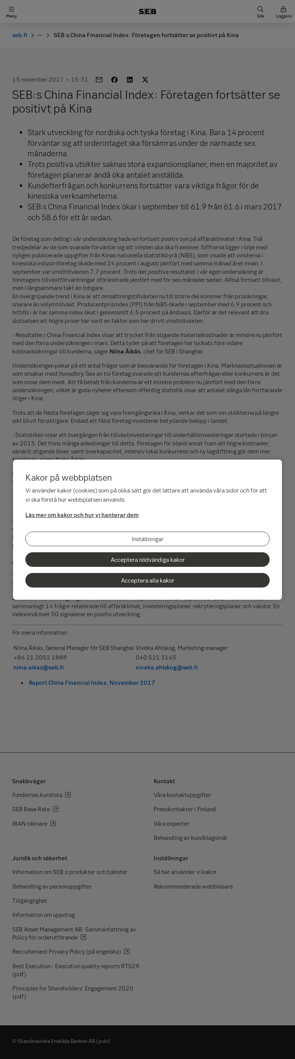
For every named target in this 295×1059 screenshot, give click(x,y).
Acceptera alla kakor (147, 580)
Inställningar (148, 539)
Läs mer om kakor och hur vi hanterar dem (82, 515)
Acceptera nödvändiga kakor (148, 559)
